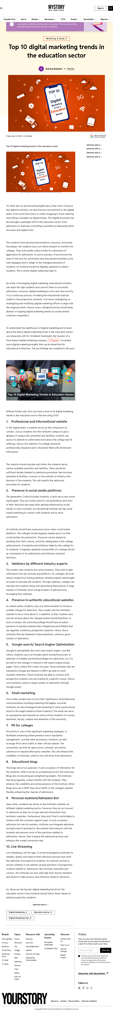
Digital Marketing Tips (19, 918)
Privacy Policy (74, 1001)
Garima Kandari (54, 69)
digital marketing (17, 912)
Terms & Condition (89, 1001)
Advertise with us (40, 905)
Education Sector (42, 912)
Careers (63, 1001)
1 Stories (70, 69)
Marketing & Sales (55, 38)
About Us (54, 1001)
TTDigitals (53, 340)
